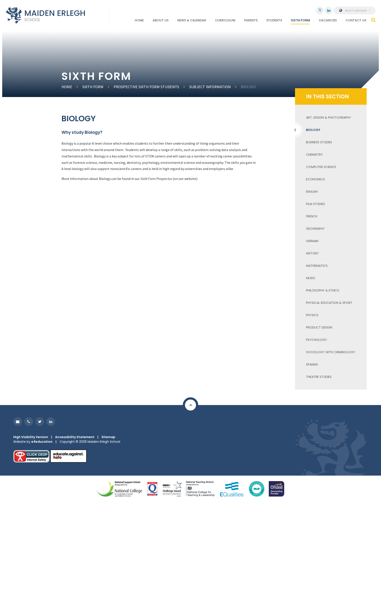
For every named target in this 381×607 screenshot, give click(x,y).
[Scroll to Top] (190, 405)
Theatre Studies (319, 377)
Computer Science (321, 167)
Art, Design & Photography (328, 117)
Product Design (319, 327)
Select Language (356, 10)
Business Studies (319, 142)
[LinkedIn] (328, 10)
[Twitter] (320, 10)
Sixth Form (92, 86)
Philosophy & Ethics (322, 290)
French (311, 216)
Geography (315, 228)
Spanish (312, 364)
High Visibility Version (30, 437)
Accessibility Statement (74, 437)
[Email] (17, 421)
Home (67, 86)
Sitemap (108, 437)
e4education (41, 441)
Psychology (316, 340)
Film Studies (315, 204)
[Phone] (28, 421)
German (312, 241)
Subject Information (210, 86)
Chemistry (314, 154)
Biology (248, 86)
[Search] (373, 20)
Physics (312, 315)
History (312, 253)
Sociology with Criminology (330, 352)
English (312, 191)
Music (311, 278)
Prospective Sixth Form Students (146, 86)
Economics (315, 179)
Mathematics (317, 265)
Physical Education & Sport (329, 303)
